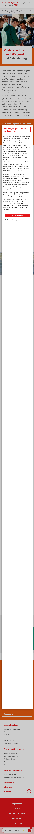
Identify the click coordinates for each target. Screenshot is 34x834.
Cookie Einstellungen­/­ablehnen (15, 220)
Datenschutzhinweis (17, 185)
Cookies (27, 183)
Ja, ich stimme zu (17, 215)
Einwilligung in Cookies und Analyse (15, 129)
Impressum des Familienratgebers (14, 187)
